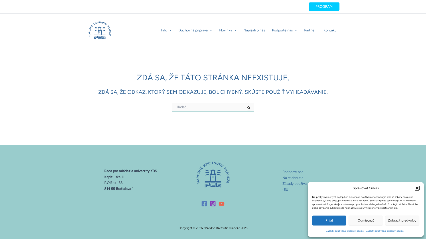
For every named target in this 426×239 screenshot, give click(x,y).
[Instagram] (213, 204)
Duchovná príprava (193, 30)
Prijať (329, 220)
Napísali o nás (254, 30)
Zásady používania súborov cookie (345, 230)
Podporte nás (282, 30)
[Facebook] (204, 204)
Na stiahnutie (293, 178)
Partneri (310, 30)
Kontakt (329, 30)
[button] (417, 188)
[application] (169, 30)
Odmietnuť (366, 220)
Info (164, 30)
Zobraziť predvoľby (402, 220)
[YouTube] (222, 204)
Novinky (225, 30)
